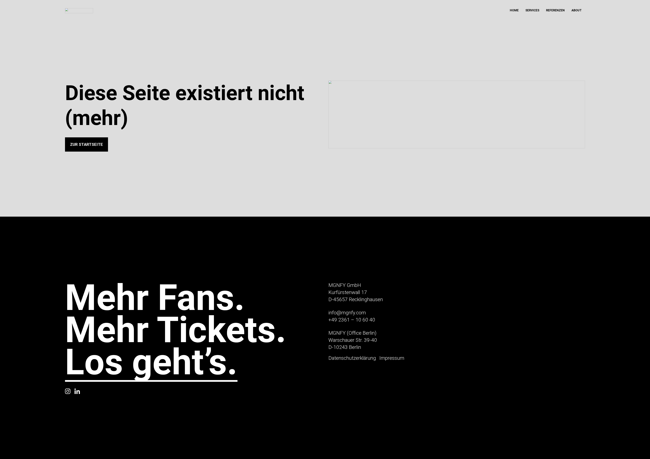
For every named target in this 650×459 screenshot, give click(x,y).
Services (532, 10)
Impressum (391, 358)
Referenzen (555, 10)
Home (514, 10)
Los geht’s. (151, 364)
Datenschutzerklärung (352, 358)
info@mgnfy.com (347, 313)
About (576, 10)
